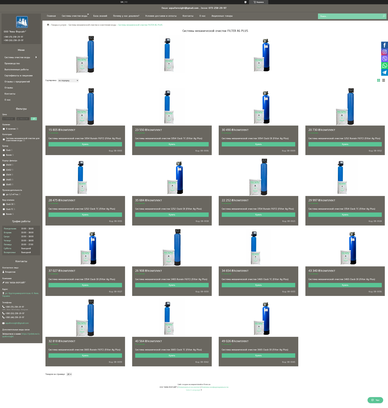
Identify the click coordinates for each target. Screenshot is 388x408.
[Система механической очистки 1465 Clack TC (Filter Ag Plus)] (258, 247)
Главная (51, 15)
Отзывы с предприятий (17, 81)
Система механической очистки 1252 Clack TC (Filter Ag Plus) (81, 208)
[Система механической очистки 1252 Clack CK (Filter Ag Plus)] (172, 177)
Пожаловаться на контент (189, 387)
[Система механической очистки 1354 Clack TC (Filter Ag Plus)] (345, 177)
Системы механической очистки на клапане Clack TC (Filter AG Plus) (172, 54)
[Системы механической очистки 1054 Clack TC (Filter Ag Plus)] (172, 107)
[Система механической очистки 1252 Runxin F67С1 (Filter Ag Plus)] (345, 107)
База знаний (100, 15)
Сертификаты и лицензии (19, 75)
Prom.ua (207, 384)
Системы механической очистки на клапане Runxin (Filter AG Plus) (85, 54)
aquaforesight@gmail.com (17, 323)
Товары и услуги (58, 25)
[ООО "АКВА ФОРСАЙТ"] (22, 22)
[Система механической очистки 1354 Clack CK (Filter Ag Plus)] (85, 247)
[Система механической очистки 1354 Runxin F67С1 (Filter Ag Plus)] (258, 177)
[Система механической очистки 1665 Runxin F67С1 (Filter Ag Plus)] (85, 318)
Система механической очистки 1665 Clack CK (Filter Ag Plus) (255, 349)
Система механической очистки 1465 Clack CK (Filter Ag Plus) (341, 279)
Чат (378, 400)
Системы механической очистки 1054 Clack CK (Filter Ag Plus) (255, 138)
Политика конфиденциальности (214, 387)
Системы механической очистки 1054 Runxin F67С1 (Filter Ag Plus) (84, 138)
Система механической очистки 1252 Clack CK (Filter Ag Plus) (168, 208)
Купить (85, 144)
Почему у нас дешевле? (126, 15)
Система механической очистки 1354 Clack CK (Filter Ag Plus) (81, 279)
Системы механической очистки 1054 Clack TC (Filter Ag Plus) (168, 138)
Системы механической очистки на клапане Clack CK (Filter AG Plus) (258, 54)
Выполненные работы (17, 69)
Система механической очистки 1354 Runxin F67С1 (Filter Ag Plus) (258, 208)
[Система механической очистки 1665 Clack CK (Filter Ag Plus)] (258, 318)
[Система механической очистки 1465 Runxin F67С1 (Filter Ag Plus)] (172, 247)
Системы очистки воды (74, 15)
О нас (202, 15)
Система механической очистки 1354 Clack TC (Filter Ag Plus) (341, 208)
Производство (12, 63)
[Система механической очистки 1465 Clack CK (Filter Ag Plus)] (345, 247)
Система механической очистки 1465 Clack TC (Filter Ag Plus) (255, 279)
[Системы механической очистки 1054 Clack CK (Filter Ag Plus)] (258, 107)
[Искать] (383, 16)
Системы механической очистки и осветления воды (92, 25)
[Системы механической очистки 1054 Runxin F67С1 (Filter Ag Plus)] (85, 107)
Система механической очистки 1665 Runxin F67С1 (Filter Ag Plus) (84, 349)
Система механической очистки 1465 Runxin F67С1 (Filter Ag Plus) (171, 279)
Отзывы (9, 87)
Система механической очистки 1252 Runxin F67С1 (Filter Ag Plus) (344, 138)
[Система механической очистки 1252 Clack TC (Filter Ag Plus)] (85, 177)
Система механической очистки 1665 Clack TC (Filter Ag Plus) (168, 349)
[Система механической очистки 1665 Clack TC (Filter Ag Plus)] (172, 318)
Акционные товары (222, 15)
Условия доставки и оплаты (161, 15)
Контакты (188, 15)
